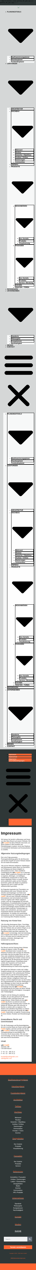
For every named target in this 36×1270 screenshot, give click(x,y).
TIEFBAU (14, 164)
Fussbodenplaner (17, 62)
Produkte (22, 241)
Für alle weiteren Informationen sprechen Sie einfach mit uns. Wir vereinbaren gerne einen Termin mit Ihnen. (19, 1069)
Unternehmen (18, 1198)
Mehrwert (19, 150)
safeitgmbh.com (6, 1058)
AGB (12, 1258)
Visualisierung (24, 243)
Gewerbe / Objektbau (23, 155)
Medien (18, 1224)
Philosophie (15, 339)
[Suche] (29, 1239)
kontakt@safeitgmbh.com (9, 1056)
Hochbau (18, 1112)
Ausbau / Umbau (21, 157)
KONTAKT (11, 347)
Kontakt (18, 1217)
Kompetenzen (16, 341)
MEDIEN (10, 345)
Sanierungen (20, 160)
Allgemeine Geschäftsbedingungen (16, 760)
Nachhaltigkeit (16, 343)
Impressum (12, 819)
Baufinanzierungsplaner (20, 57)
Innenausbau (20, 162)
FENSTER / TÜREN (22, 287)
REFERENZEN (12, 289)
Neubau (18, 152)
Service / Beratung (26, 283)
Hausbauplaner (17, 59)
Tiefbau (18, 1106)
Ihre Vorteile (24, 238)
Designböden (18, 1139)
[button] (18, 380)
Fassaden (18, 1156)
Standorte (15, 336)
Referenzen (18, 1172)
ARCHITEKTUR (17, 109)
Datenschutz (13, 821)
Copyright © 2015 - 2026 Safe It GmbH (18, 1253)
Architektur (18, 1100)
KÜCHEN (18, 285)
